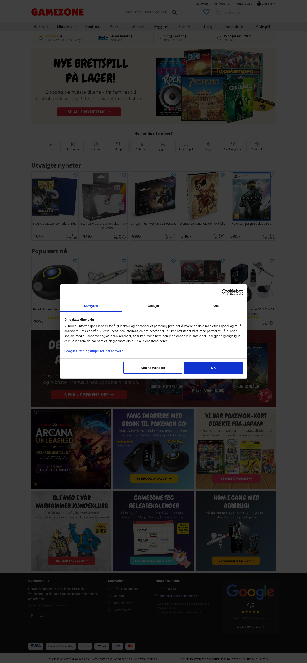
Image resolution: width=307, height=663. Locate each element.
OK (213, 367)
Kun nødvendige (153, 367)
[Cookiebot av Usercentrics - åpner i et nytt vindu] (224, 292)
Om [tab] (216, 306)
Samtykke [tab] (91, 306)
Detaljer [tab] (153, 306)
